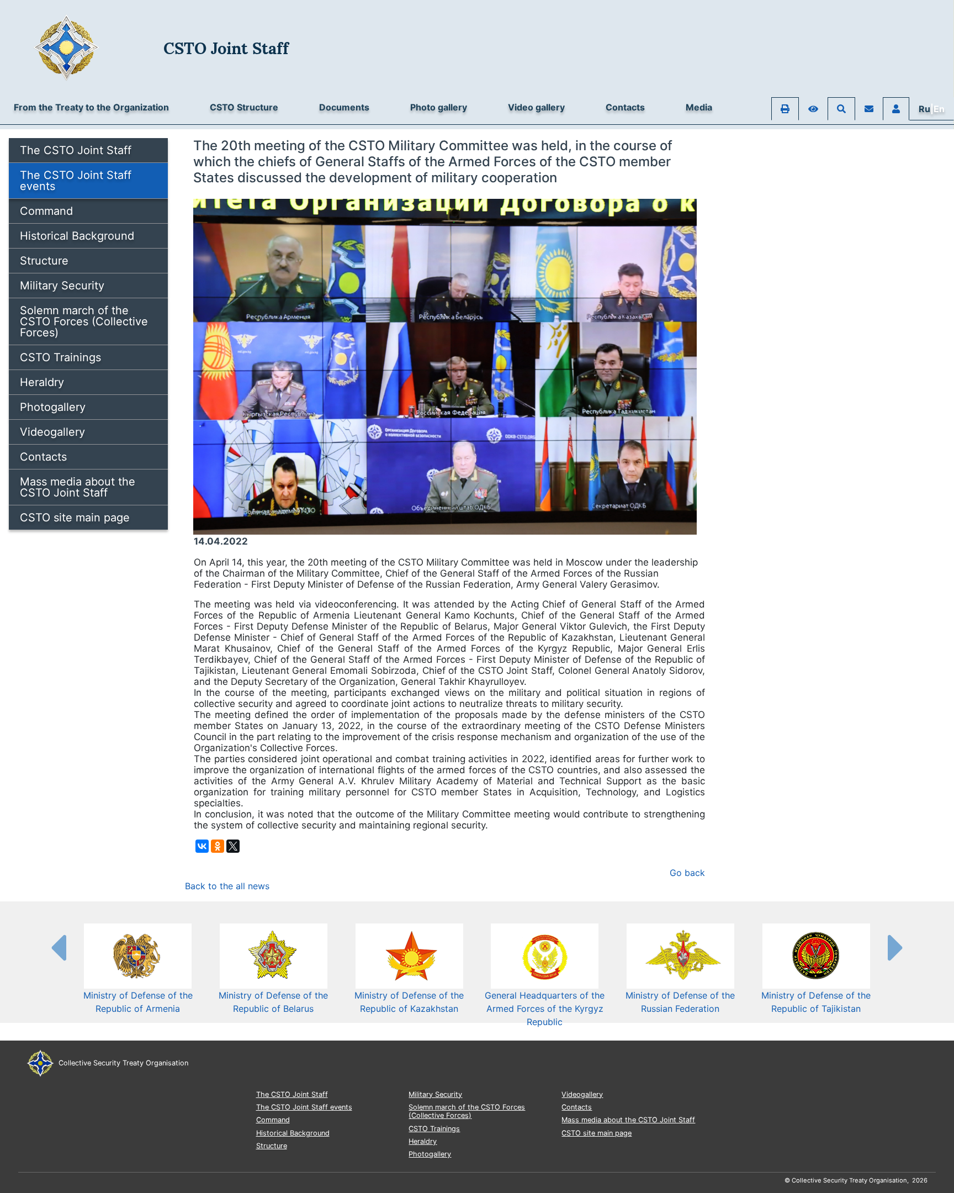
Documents (344, 107)
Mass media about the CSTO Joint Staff (77, 487)
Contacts (625, 107)
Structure (44, 260)
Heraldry (42, 382)
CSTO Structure (244, 107)
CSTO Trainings (60, 357)
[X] (233, 846)
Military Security (62, 285)
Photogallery (53, 407)
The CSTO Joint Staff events (75, 180)
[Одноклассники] (217, 846)
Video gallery (536, 107)
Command (46, 211)
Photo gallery (438, 107)
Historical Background (77, 235)
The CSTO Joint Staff (75, 150)
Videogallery (52, 432)
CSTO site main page (75, 517)
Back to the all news (227, 885)
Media (699, 107)
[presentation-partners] (58, 947)
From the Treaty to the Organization (91, 107)
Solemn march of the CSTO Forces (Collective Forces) (84, 321)
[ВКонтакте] (202, 846)
